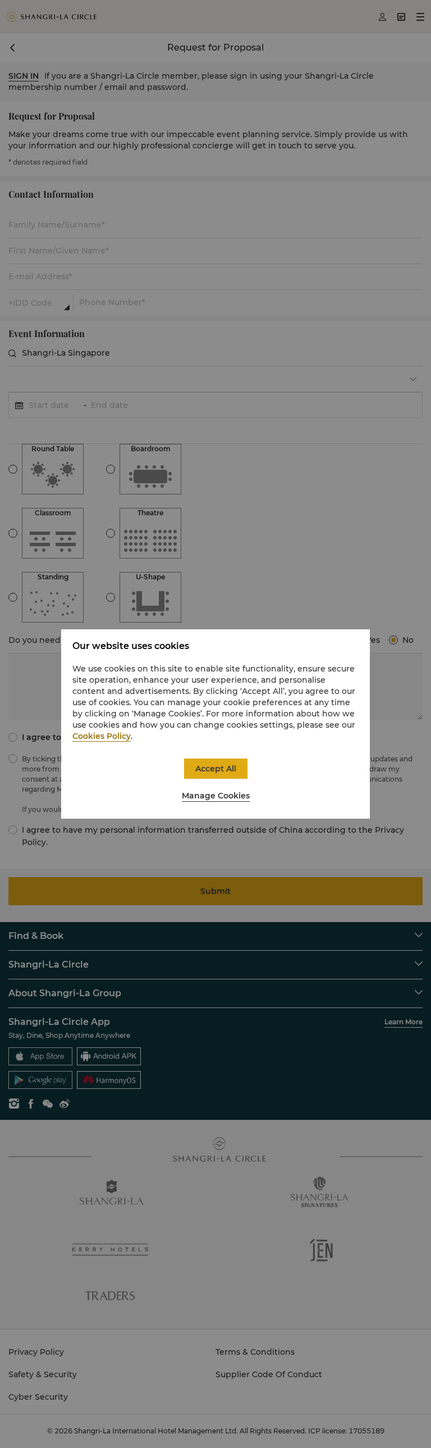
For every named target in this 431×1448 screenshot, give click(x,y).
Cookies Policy (101, 736)
